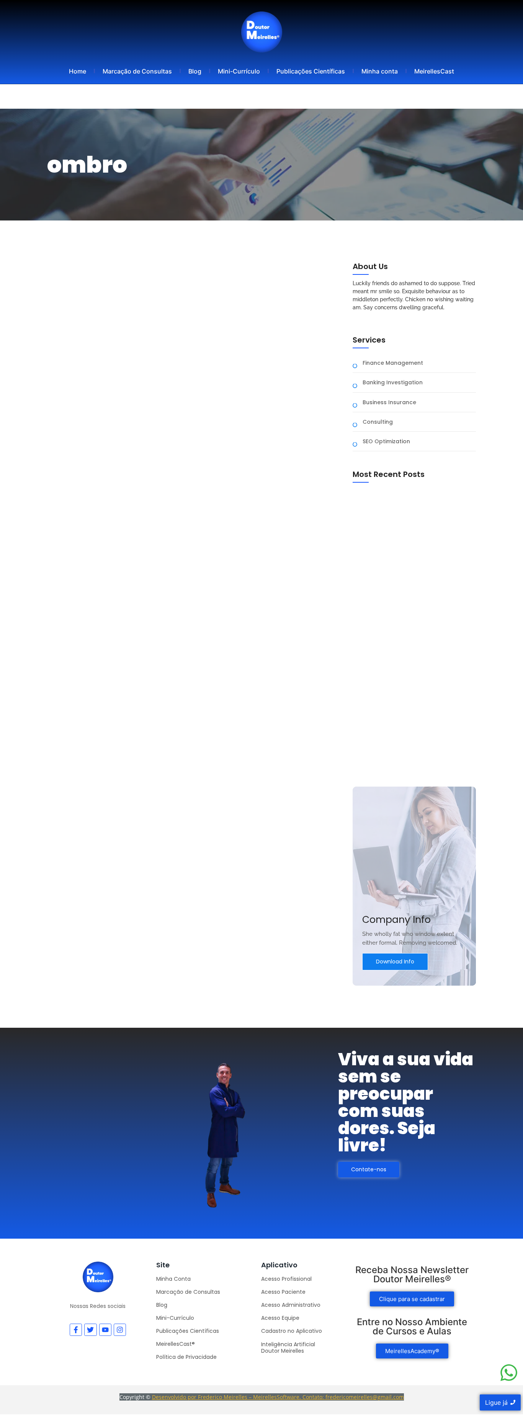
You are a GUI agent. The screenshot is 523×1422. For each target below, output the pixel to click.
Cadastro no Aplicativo (291, 1331)
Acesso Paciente (283, 1292)
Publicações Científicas (310, 71)
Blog (194, 71)
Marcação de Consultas (137, 71)
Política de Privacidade (186, 1357)
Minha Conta (173, 1279)
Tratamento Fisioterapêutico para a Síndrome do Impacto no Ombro (195, 474)
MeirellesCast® (175, 1344)
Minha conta (379, 71)
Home (77, 71)
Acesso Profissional (286, 1279)
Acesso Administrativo (290, 1305)
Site (163, 1265)
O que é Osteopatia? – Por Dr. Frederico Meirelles (408, 648)
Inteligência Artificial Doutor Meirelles (288, 1347)
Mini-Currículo (239, 71)
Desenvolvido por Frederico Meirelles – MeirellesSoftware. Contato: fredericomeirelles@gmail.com (278, 1397)
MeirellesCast (434, 71)
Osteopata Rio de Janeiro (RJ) (395, 754)
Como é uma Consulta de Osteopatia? (407, 565)
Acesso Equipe (280, 1318)
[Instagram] (120, 1330)
